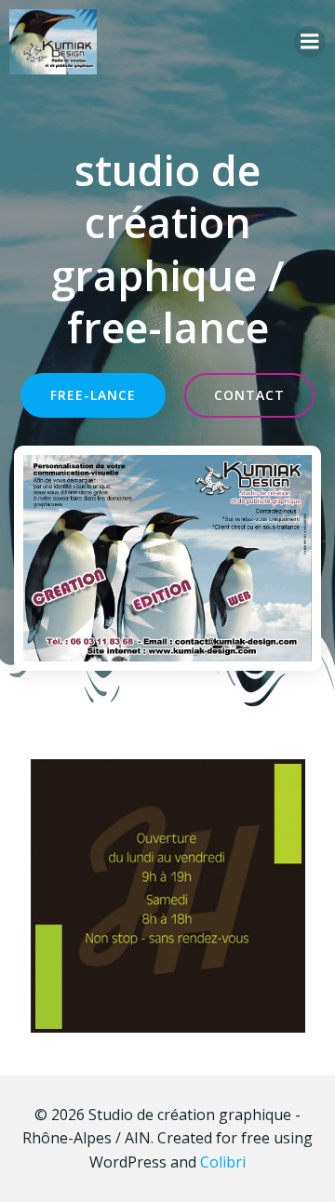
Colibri (223, 1162)
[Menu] (310, 42)
